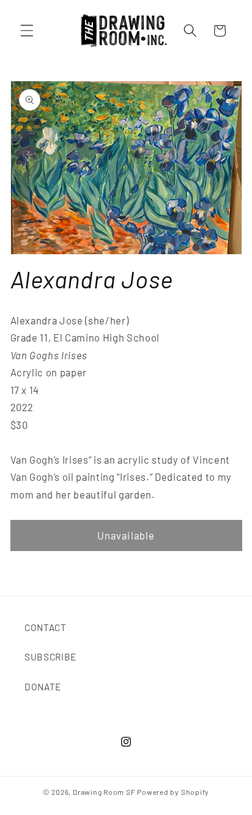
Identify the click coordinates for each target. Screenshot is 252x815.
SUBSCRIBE (50, 656)
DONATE (42, 686)
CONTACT (45, 627)
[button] (27, 30)
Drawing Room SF (104, 792)
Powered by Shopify (173, 792)
